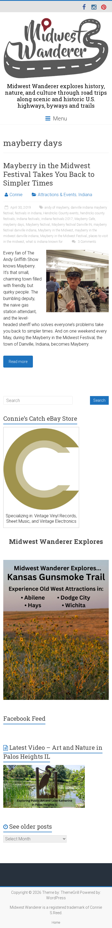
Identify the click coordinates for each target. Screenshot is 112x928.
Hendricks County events (61, 213)
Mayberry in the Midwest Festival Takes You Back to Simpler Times (48, 174)
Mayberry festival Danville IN (72, 225)
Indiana (85, 194)
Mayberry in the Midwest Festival (63, 236)
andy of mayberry (57, 207)
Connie (16, 194)
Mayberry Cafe (84, 219)
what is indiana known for (44, 242)
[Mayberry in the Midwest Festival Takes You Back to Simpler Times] (77, 252)
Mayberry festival (38, 225)
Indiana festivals (28, 219)
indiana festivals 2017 (57, 219)
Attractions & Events (57, 194)
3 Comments (86, 242)
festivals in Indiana (28, 213)
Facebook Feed (24, 718)
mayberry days (13, 225)
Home (56, 922)
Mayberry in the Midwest (55, 230)
